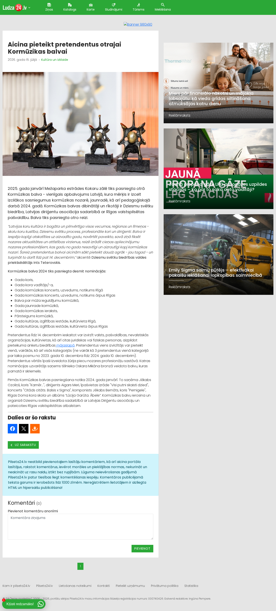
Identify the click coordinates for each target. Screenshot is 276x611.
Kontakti (103, 586)
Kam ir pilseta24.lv (16, 586)
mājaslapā (65, 345)
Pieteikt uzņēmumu (130, 586)
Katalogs (69, 9)
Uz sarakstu (25, 445)
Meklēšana (163, 9)
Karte (91, 9)
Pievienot (142, 548)
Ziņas (49, 9)
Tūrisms (138, 9)
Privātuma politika (164, 586)
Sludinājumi (113, 9)
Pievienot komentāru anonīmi (33, 511)
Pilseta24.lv (44, 586)
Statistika (191, 586)
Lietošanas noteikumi (75, 586)
